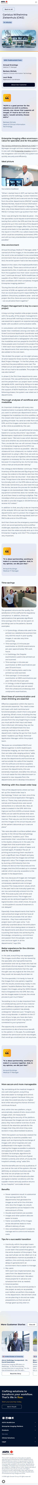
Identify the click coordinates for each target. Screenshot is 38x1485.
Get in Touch (11, 1407)
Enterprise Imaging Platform (12, 1426)
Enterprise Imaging (23, 151)
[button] (3, 1481)
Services (5, 1434)
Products (5, 1430)
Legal (4, 1442)
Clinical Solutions (8, 1438)
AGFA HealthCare (8, 1422)
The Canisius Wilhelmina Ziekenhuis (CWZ (18, 146)
